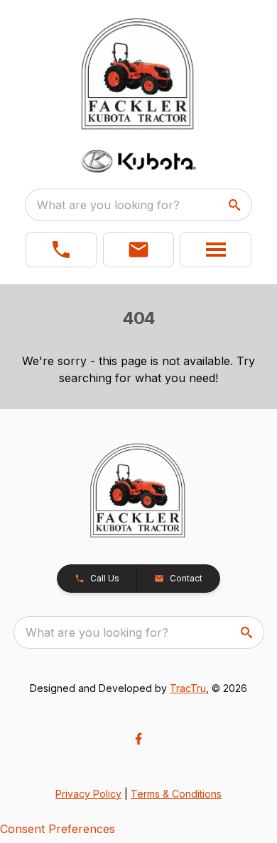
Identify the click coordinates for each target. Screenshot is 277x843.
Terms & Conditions (176, 794)
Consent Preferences (57, 829)
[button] (61, 249)
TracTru (188, 688)
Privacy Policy (88, 794)
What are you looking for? (108, 205)
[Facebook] (138, 738)
